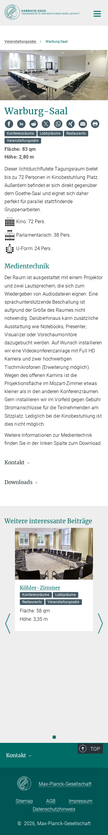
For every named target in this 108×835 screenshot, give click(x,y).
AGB (51, 801)
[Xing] (70, 123)
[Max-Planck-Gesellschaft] (28, 784)
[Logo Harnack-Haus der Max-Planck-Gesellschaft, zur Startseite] (42, 12)
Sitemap (24, 801)
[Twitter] (45, 123)
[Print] (95, 123)
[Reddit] (33, 123)
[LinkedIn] (21, 123)
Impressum (80, 801)
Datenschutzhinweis (54, 809)
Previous (7, 624)
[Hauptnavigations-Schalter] (97, 14)
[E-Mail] (82, 123)
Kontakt (16, 755)
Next (100, 624)
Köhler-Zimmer (40, 588)
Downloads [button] (19, 482)
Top (95, 749)
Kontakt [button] (15, 463)
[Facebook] (9, 123)
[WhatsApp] (58, 123)
